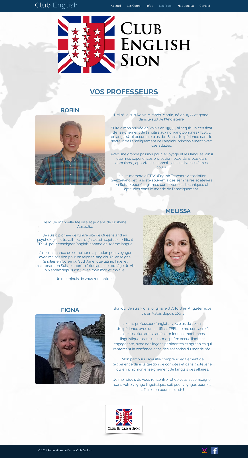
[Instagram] (204, 450)
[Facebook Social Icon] (214, 450)
